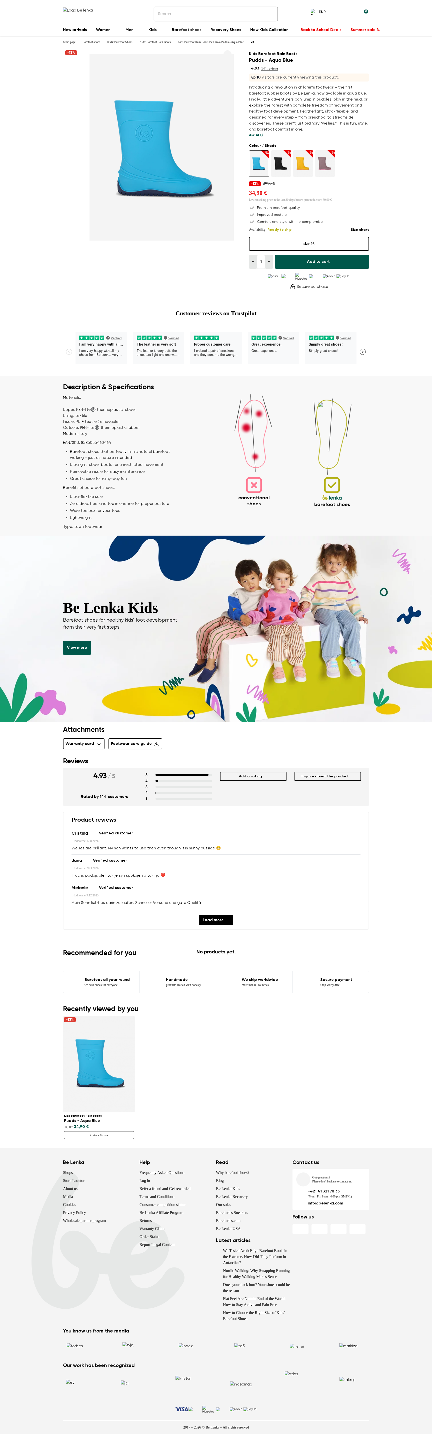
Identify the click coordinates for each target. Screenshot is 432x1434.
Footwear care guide (131, 744)
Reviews (75, 761)
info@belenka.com (325, 1203)
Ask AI (254, 135)
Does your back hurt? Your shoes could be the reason (256, 1287)
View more (77, 648)
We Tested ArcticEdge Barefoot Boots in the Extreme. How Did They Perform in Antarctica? (255, 1256)
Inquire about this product (325, 776)
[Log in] (352, 13)
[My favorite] (340, 13)
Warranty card (80, 744)
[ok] (271, 14)
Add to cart (318, 262)
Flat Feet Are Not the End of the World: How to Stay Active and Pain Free (254, 1301)
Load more (213, 920)
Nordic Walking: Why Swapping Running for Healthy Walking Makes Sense (256, 1273)
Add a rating (250, 776)
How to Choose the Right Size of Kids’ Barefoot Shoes (254, 1315)
